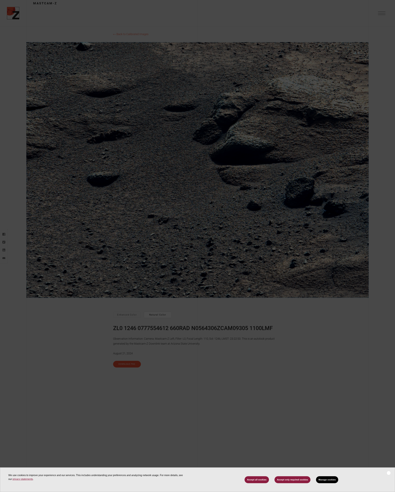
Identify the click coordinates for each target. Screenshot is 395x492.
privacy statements (22, 479)
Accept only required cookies (292, 479)
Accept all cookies (256, 479)
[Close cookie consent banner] (389, 473)
